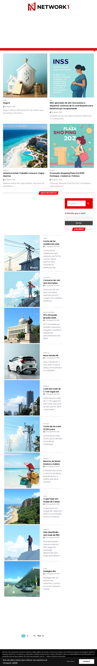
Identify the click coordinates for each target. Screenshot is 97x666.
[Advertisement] (48, 29)
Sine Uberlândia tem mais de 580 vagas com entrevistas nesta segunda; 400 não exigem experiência (52, 534)
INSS (51, 100)
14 (34, 636)
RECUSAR (70, 661)
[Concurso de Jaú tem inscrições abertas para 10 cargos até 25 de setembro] (22, 289)
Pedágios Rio (49, 571)
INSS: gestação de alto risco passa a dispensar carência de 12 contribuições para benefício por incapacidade (71, 106)
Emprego (6, 170)
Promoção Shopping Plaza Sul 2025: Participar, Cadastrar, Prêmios (67, 174)
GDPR (15, 663)
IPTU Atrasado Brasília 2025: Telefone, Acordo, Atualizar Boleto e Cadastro (51, 316)
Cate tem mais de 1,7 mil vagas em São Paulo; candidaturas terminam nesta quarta (52, 390)
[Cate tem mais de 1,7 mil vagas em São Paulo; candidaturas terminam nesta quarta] (22, 398)
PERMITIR (86, 661)
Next (39, 636)
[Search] (88, 203)
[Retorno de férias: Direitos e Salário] (22, 470)
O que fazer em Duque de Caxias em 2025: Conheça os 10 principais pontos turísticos (52, 500)
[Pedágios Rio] (22, 579)
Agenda (52, 170)
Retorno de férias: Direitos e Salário (52, 462)
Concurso (46, 277)
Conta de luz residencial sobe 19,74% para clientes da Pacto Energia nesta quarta (51, 243)
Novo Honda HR (50, 355)
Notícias (46, 424)
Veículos (46, 353)
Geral (5, 100)
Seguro (6, 103)
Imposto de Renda (49, 312)
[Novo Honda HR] (22, 361)
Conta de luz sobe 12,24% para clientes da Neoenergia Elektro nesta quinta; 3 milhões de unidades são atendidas (52, 428)
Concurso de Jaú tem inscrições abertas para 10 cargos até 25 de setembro (51, 282)
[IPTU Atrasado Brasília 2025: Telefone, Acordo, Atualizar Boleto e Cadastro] (22, 325)
